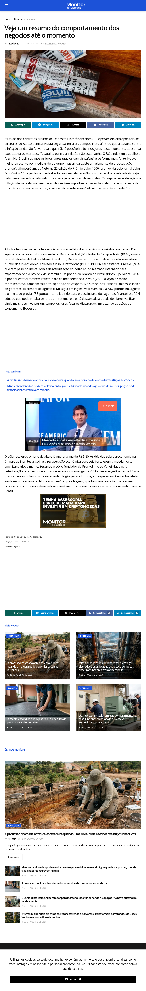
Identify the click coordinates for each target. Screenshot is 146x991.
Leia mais (15, 856)
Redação (14, 43)
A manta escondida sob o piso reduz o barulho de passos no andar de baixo (36, 720)
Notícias (18, 19)
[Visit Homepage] (75, 6)
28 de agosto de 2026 (20, 674)
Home (8, 19)
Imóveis (12, 688)
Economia (31, 19)
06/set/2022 (33, 43)
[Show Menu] (6, 5)
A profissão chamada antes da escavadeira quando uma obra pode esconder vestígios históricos (70, 380)
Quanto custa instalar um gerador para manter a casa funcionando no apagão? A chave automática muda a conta (107, 719)
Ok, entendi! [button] (73, 979)
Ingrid (12, 839)
